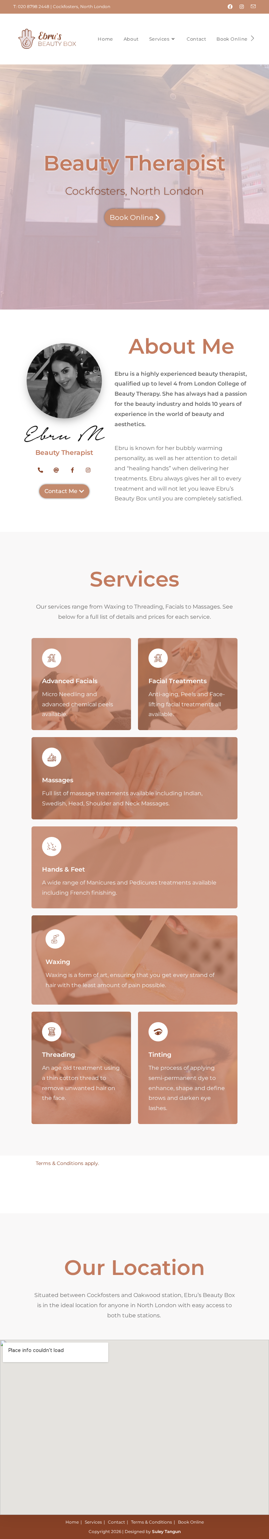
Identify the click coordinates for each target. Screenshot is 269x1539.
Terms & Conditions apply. (67, 1163)
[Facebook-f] (72, 470)
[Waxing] (55, 939)
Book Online (191, 1522)
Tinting (160, 1055)
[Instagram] (88, 470)
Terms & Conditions (151, 1522)
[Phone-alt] (40, 470)
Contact (116, 1522)
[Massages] (51, 757)
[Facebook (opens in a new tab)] (230, 6)
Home (72, 1522)
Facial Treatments (178, 681)
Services (93, 1522)
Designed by (153, 1531)
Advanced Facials (69, 681)
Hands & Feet (63, 869)
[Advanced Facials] (51, 658)
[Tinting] (158, 1031)
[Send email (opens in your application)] (251, 6)
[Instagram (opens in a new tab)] (241, 6)
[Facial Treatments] (158, 658)
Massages (57, 780)
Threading (58, 1055)
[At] (56, 470)
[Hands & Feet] (51, 846)
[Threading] (51, 1031)
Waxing (58, 962)
